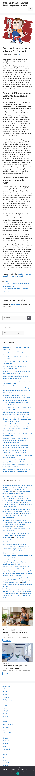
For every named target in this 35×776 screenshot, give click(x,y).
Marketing (5, 716)
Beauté (4, 691)
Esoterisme (6, 730)
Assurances (6, 686)
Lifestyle (5, 711)
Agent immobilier (8, 724)
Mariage (5, 738)
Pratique (5, 663)
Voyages (5, 765)
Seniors (4, 760)
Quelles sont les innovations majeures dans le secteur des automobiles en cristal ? (17, 573)
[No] (33, 771)
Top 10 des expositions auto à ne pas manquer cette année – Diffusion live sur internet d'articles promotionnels (15, 547)
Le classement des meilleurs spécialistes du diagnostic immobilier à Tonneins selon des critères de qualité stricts (16, 419)
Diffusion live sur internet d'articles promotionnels (15, 4)
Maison (7, 281)
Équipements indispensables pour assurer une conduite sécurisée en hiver (16, 516)
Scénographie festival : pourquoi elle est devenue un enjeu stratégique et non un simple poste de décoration (15, 440)
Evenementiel (6, 733)
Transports (6, 763)
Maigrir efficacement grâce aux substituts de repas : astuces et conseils (15, 632)
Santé (4, 757)
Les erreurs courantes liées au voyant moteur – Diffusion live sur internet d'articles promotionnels (17, 536)
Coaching (5, 727)
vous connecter (15, 304)
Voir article (6, 640)
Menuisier (5, 741)
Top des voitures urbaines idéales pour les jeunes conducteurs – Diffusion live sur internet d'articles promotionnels (16, 569)
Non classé (6, 749)
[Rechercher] (29, 318)
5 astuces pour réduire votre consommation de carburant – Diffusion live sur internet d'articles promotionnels (16, 511)
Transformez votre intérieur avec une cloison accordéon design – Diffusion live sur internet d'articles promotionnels (17, 591)
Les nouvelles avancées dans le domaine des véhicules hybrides (16, 551)
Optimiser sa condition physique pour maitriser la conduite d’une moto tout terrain (17, 504)
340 (7, 677)
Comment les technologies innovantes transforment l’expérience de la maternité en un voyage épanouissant (16, 402)
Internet (4, 708)
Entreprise (5, 697)
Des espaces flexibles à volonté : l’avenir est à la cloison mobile (16, 595)
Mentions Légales (8, 700)
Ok (18, 773)
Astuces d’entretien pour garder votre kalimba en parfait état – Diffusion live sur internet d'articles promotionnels (17, 580)
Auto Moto (5, 689)
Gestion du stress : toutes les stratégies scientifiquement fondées (17, 584)
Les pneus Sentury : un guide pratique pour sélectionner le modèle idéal (16, 562)
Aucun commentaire (23, 637)
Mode (4, 746)
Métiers (4, 721)
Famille (4, 705)
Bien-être (5, 628)
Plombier (5, 743)
